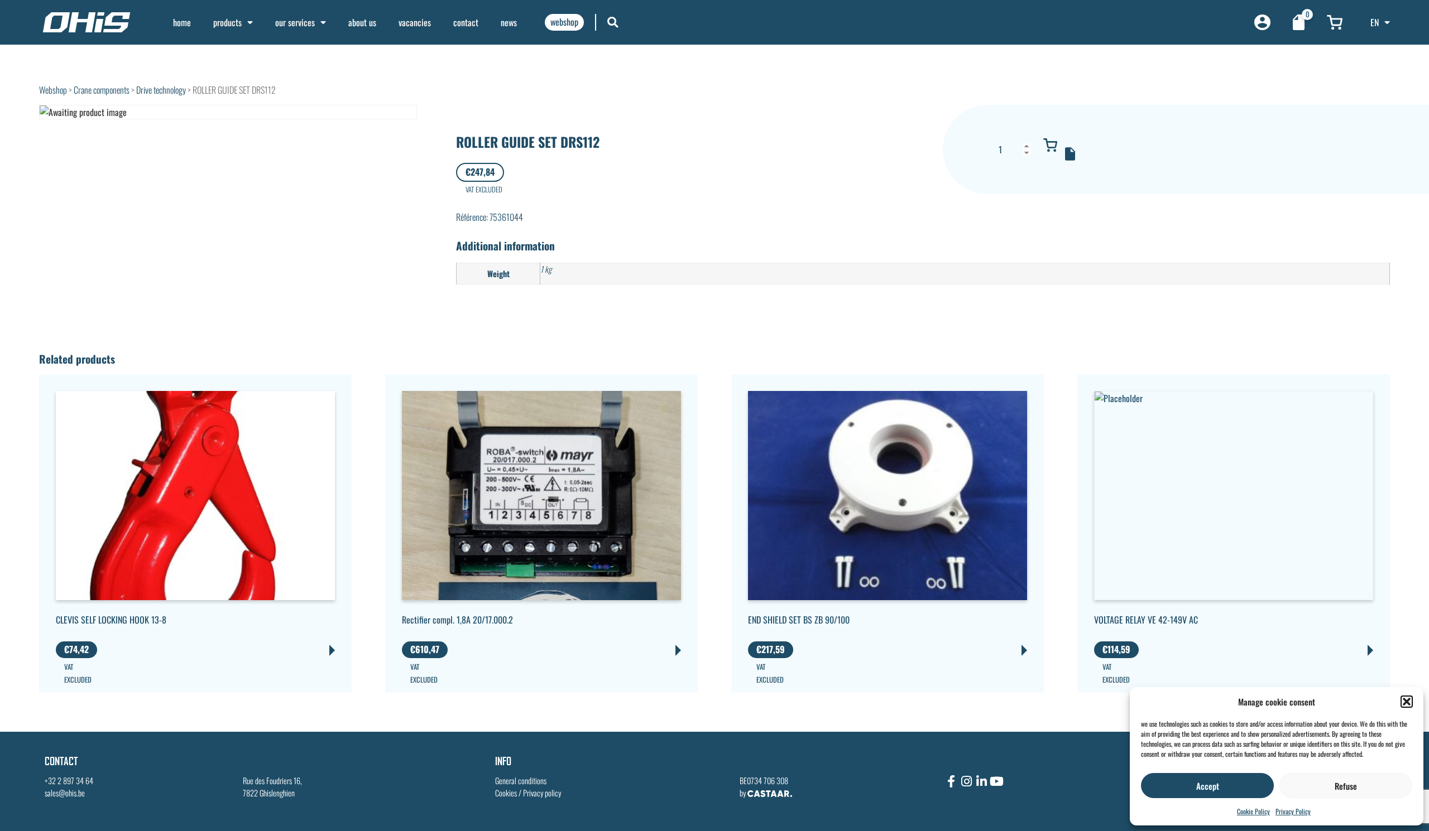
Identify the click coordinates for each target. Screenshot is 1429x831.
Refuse (1346, 786)
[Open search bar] (612, 22)
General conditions (520, 780)
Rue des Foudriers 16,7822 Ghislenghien (272, 787)
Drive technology (161, 89)
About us (362, 22)
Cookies (506, 793)
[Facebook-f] (951, 781)
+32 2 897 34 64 (69, 780)
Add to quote (1070, 154)
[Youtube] (996, 781)
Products (227, 22)
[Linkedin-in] (981, 781)
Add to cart (1050, 145)
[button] (1406, 701)
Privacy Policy (1293, 811)
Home (182, 22)
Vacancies (415, 22)
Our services (295, 22)
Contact (465, 22)
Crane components (102, 89)
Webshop (53, 89)
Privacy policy (542, 793)
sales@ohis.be (65, 793)
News (509, 22)
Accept (1207, 786)
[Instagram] (966, 781)
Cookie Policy (1253, 811)
